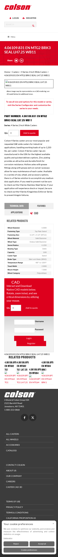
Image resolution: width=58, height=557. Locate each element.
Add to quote (29, 133)
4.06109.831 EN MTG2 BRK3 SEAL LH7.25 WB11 (27, 50)
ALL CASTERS (12, 434)
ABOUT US (11, 470)
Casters (15, 72)
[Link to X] (32, 418)
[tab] (16, 206)
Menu (13, 37)
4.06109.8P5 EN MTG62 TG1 (11, 366)
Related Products (17, 221)
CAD (36, 213)
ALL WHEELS (12, 439)
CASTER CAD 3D (14, 487)
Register (31, 18)
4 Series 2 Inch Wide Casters (34, 72)
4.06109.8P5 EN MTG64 (35, 371)
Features (41, 205)
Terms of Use (13, 501)
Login (15, 18)
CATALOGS (11, 450)
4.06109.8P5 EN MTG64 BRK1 (47, 366)
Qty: (6, 133)
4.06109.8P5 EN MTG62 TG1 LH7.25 (23, 366)
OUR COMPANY (14, 476)
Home (7, 72)
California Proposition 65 (21, 518)
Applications (17, 212)
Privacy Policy (14, 507)
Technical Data (16, 205)
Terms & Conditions (17, 512)
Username (39, 321)
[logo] (17, 7)
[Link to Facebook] (24, 418)
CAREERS (10, 481)
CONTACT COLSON (15, 465)
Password (39, 329)
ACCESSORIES (13, 445)
